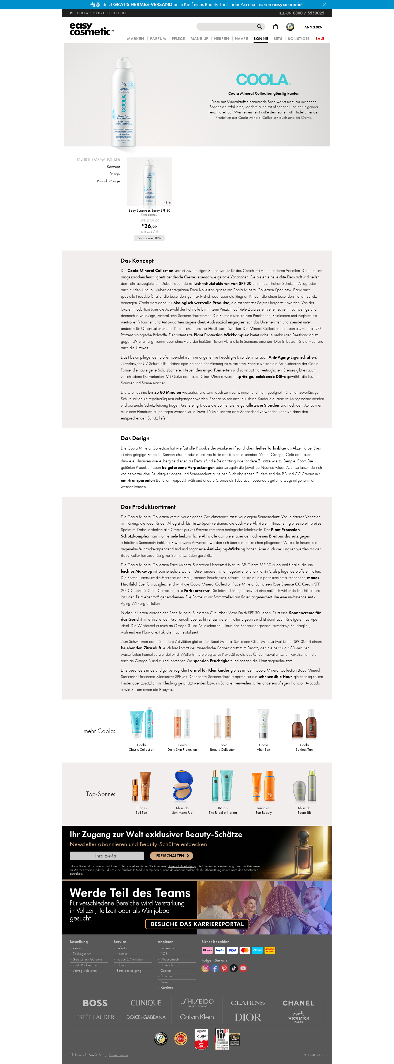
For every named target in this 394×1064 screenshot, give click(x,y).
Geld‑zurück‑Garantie (87, 959)
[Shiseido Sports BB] (304, 786)
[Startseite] (72, 13)
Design (114, 173)
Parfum (158, 39)
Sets (278, 39)
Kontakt (122, 954)
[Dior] (247, 1017)
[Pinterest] (224, 968)
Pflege (178, 39)
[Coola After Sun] (263, 723)
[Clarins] (247, 1003)
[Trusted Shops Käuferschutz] (290, 26)
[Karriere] (197, 907)
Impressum (167, 948)
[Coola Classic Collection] (141, 723)
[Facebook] (215, 968)
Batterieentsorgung (129, 971)
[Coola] (263, 80)
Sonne (261, 39)
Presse (164, 982)
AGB (164, 954)
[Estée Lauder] (95, 1017)
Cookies (166, 971)
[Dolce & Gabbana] (146, 1017)
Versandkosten (118, 1055)
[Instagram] (205, 968)
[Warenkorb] (275, 26)
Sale (319, 39)
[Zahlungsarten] (263, 949)
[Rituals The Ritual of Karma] (223, 786)
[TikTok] (233, 968)
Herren (221, 39)
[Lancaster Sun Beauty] (263, 786)
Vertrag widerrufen (85, 971)
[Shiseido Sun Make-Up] (182, 786)
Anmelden (313, 27)
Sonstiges (299, 39)
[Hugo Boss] (95, 1003)
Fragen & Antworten (130, 959)
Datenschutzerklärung (182, 866)
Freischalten (170, 856)
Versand (78, 948)
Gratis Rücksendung (86, 965)
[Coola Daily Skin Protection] (182, 723)
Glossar (122, 965)
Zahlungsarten (82, 954)
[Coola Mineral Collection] (123, 94)
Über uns (166, 976)
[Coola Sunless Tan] (304, 723)
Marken (135, 39)
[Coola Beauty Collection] (223, 723)
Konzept (113, 166)
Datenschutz (169, 965)
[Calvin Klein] (197, 1017)
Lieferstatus (123, 948)
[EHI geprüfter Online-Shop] (181, 1039)
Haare (241, 39)
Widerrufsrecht (170, 959)
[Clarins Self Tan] (141, 786)
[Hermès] (298, 1017)
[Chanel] (298, 1003)
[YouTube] (243, 968)
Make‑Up (200, 39)
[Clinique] (146, 1003)
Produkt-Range (108, 181)
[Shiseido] (197, 1003)
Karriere (167, 987)
